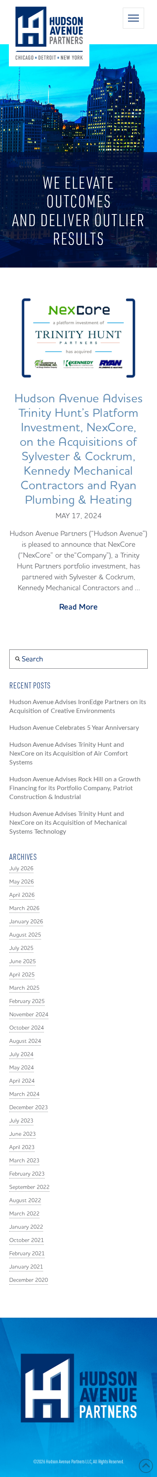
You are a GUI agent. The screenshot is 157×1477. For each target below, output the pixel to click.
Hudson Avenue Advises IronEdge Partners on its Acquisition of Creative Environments (77, 706)
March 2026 (24, 908)
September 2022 (29, 1187)
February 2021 (27, 1254)
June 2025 (22, 962)
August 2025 (25, 935)
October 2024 (26, 1028)
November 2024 (28, 1015)
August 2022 (25, 1201)
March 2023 (24, 1161)
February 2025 (27, 1001)
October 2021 (26, 1240)
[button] (133, 18)
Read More (78, 607)
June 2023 (22, 1134)
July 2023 (21, 1121)
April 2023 (22, 1147)
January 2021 (26, 1267)
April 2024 (22, 1081)
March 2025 (24, 988)
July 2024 (21, 1055)
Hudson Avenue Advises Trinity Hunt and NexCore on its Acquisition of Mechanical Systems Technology (68, 823)
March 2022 (24, 1214)
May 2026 (21, 882)
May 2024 (21, 1068)
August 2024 (25, 1041)
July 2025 (21, 948)
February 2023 (27, 1174)
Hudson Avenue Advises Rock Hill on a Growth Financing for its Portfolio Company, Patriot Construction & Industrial (74, 788)
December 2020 (28, 1280)
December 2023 (28, 1108)
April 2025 (22, 975)
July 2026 (21, 869)
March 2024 (24, 1094)
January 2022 (26, 1227)
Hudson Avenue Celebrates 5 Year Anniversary (74, 728)
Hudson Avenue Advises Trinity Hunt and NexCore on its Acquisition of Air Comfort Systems (68, 754)
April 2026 (22, 895)
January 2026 (26, 922)
